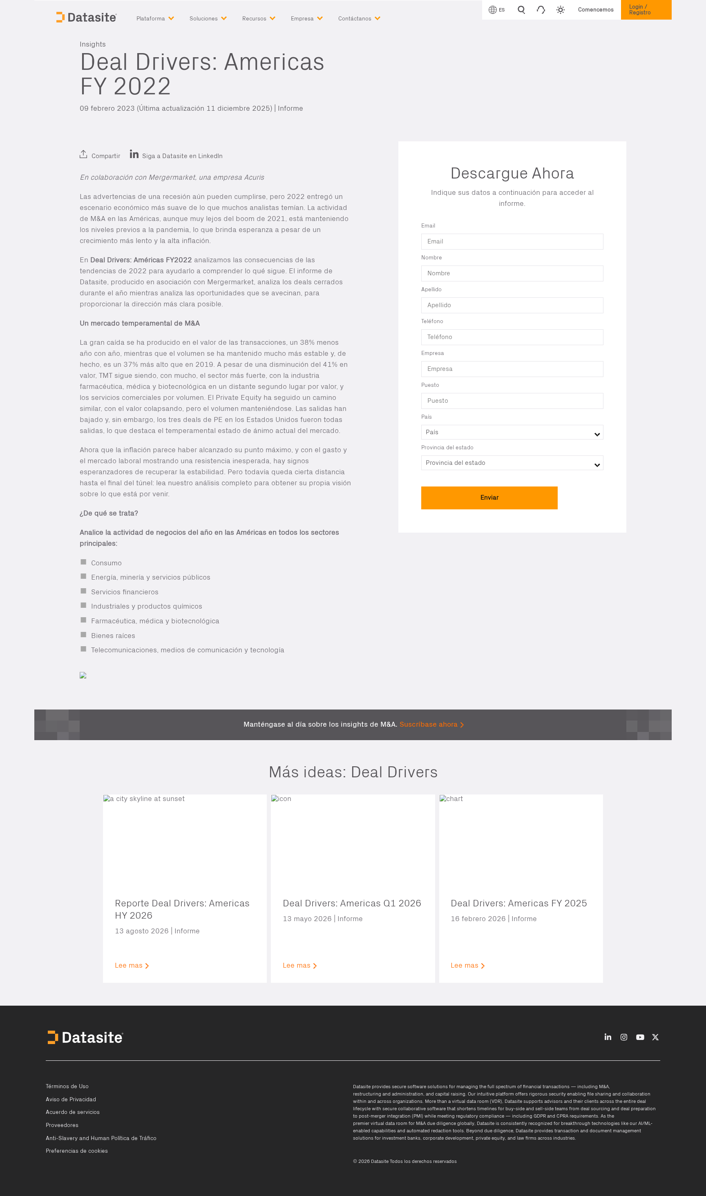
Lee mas (129, 965)
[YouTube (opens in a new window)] (640, 1037)
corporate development (448, 1138)
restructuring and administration (388, 1093)
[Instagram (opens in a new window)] (624, 1037)
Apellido (431, 289)
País (426, 417)
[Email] (127, 149)
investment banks (401, 1138)
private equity (490, 1138)
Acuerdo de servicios (73, 1112)
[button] (163, 17)
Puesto (430, 385)
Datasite (362, 1086)
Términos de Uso (67, 1086)
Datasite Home (87, 16)
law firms (526, 1138)
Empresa (432, 353)
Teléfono (432, 321)
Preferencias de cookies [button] (77, 1151)
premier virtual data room (380, 1123)
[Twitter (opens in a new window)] (107, 149)
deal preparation (638, 1108)
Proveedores (62, 1125)
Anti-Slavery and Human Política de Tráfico (101, 1138)
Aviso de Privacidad (71, 1099)
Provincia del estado (447, 448)
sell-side (544, 1108)
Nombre (431, 258)
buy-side (515, 1108)
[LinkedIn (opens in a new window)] (88, 149)
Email (428, 226)
